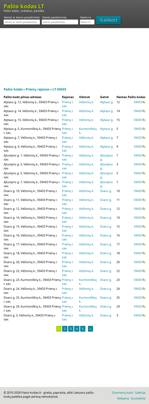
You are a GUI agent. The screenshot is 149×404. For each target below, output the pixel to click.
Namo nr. (85, 17)
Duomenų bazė (122, 393)
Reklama (123, 398)
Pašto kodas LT (24, 6)
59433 (138, 102)
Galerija (140, 393)
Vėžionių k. (86, 102)
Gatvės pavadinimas (54, 17)
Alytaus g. (106, 102)
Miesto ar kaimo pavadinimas (22, 17)
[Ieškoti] (108, 20)
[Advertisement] (74, 57)
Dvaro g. (106, 191)
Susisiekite (138, 398)
